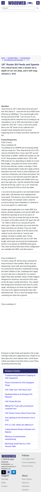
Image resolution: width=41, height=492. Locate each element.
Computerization (25, 58)
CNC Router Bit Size (13, 401)
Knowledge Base (13, 58)
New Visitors (27, 479)
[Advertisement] (20, 34)
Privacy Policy (27, 466)
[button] (3, 472)
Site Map (4, 479)
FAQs (3, 483)
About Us (25, 483)
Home (3, 58)
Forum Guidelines (29, 462)
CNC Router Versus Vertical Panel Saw (20, 413)
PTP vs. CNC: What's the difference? (19, 425)
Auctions (25, 490)
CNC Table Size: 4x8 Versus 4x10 (18, 390)
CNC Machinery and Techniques (13, 60)
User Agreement (28, 459)
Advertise (25, 486)
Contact (4, 486)
